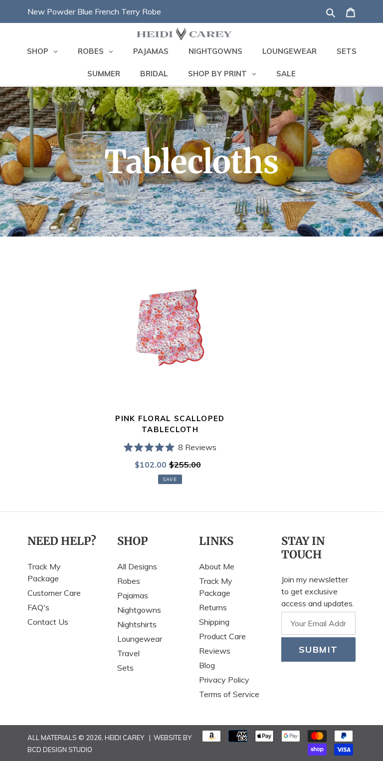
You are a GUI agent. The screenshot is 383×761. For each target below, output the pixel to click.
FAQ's (38, 607)
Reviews (214, 651)
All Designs (137, 566)
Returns (213, 607)
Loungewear (139, 639)
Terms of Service (229, 694)
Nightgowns (139, 610)
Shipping (214, 622)
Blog (207, 665)
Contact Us (47, 622)
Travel (128, 653)
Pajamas (132, 595)
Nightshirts (137, 624)
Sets (125, 668)
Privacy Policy (224, 680)
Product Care (222, 636)
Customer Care (54, 593)
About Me (216, 566)
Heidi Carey (124, 738)
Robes (128, 581)
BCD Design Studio (59, 750)
